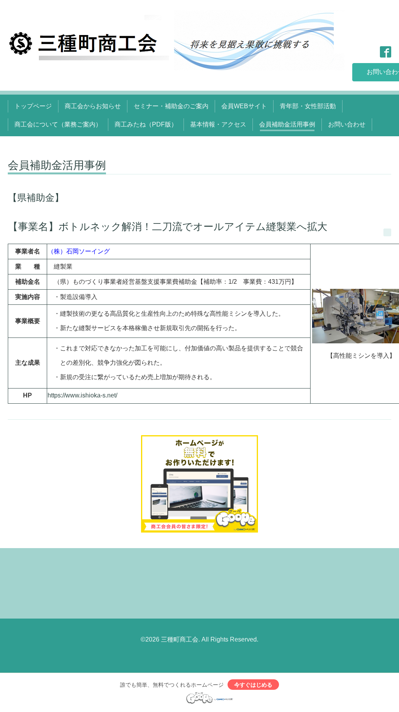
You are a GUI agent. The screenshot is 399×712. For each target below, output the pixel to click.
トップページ (33, 106)
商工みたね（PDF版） (146, 124)
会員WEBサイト (244, 106)
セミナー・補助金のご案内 (171, 106)
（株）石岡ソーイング (79, 251)
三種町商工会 (179, 639)
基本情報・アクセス (218, 124)
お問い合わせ (346, 124)
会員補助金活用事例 (287, 124)
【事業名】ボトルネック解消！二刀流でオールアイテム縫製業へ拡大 (167, 226)
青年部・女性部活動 (308, 106)
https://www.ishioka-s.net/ (82, 395)
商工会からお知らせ (93, 106)
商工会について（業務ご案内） (58, 124)
